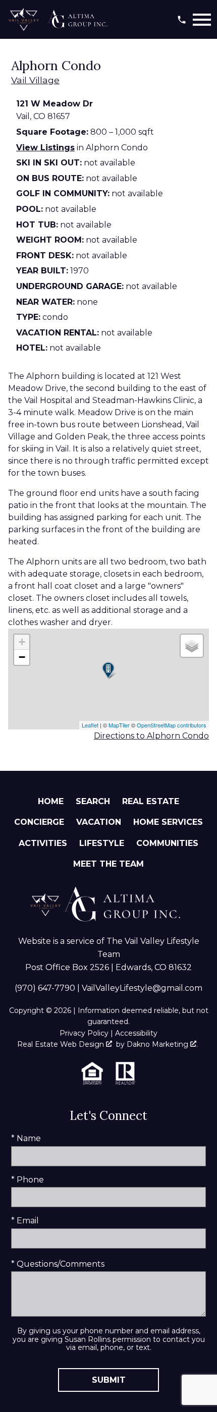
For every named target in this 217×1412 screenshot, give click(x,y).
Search (93, 801)
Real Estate (150, 801)
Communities (167, 843)
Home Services (168, 822)
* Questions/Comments (57, 1264)
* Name (26, 1138)
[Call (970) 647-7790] (182, 20)
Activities (43, 843)
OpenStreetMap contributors (171, 725)
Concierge (39, 822)
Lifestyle (101, 843)
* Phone (27, 1179)
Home (51, 801)
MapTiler (119, 725)
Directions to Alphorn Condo (151, 736)
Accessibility (136, 1033)
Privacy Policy (84, 1033)
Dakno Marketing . (162, 1044)
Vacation (98, 822)
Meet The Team (108, 864)
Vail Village (35, 80)
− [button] (22, 657)
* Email (25, 1220)
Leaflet (90, 725)
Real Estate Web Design (61, 1044)
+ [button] (22, 642)
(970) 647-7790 (45, 988)
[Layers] (192, 646)
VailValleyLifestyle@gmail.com (142, 988)
